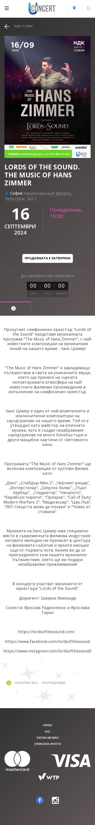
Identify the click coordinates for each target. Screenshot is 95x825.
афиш (47, 725)
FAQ (47, 731)
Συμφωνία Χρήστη (47, 744)
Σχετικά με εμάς (47, 738)
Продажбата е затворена (47, 258)
